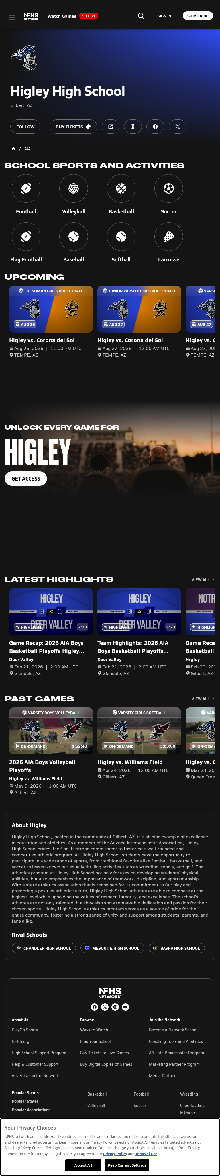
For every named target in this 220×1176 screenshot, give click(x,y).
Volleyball (96, 1105)
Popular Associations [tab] (31, 1110)
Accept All (83, 1165)
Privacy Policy (115, 1153)
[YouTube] (125, 1007)
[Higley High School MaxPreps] (133, 126)
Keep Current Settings (127, 1165)
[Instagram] (115, 1007)
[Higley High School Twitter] (177, 126)
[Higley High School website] (110, 126)
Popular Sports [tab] (25, 1092)
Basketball (97, 1094)
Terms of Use (146, 1153)
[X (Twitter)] (105, 1007)
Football (141, 1094)
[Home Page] (13, 148)
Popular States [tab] (25, 1101)
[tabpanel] (147, 1108)
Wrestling (189, 1094)
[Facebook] (94, 1007)
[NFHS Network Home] (31, 16)
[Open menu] (12, 17)
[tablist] (40, 1101)
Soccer (140, 1105)
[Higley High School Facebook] (155, 126)
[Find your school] (141, 16)
